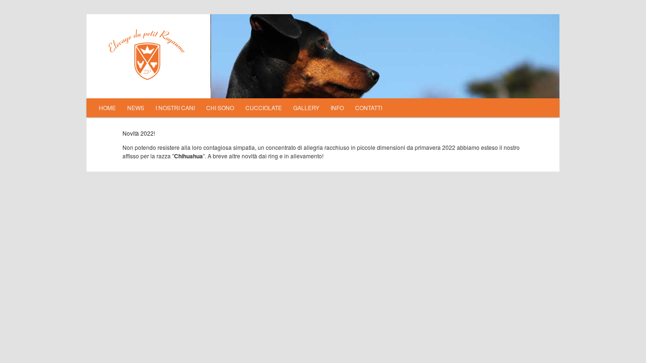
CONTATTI (368, 108)
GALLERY (306, 108)
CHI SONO (220, 108)
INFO (337, 108)
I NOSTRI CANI (175, 108)
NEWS (135, 108)
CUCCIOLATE (263, 108)
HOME (107, 108)
